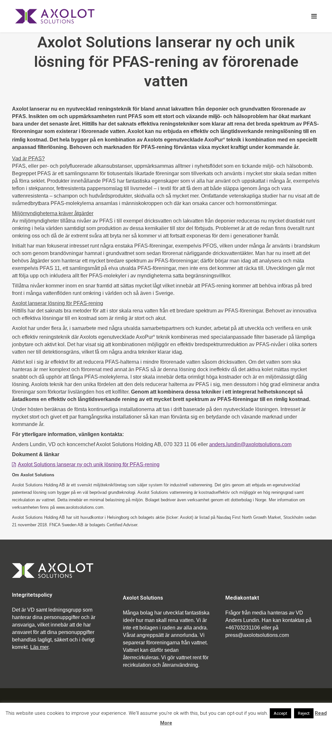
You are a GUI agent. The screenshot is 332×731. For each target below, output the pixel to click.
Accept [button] (280, 713)
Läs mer (39, 647)
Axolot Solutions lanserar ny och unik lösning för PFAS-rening (89, 464)
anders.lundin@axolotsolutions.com (250, 444)
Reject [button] (304, 713)
